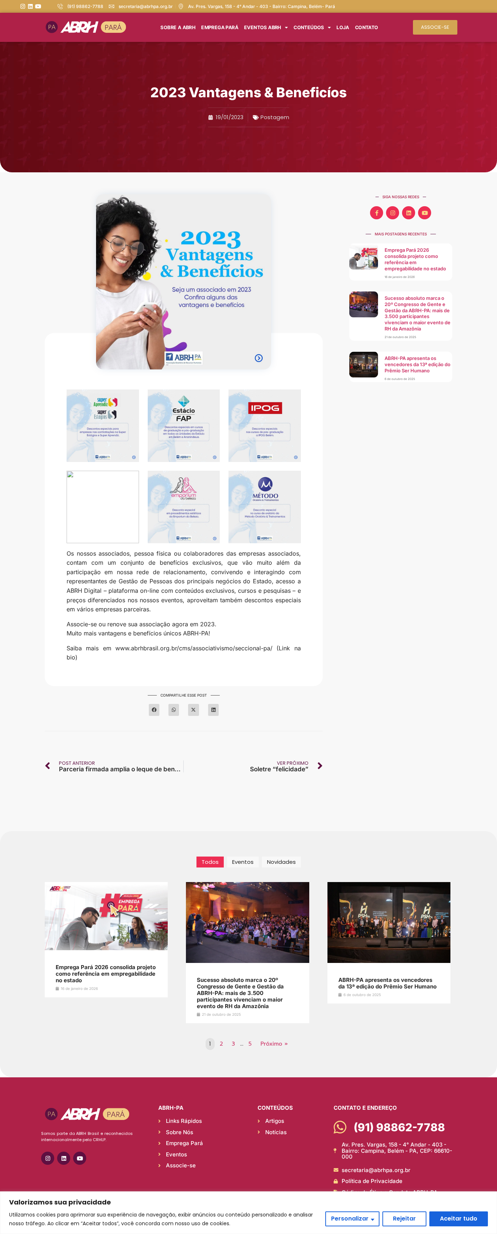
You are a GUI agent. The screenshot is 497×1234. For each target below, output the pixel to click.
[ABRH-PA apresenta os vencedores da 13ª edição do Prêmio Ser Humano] (388, 963)
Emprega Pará (219, 27)
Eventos (243, 862)
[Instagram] (22, 6)
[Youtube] (38, 6)
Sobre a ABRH (177, 27)
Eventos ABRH (262, 27)
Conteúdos (309, 27)
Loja (343, 27)
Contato (366, 27)
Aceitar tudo (458, 1218)
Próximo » (274, 1044)
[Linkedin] (30, 6)
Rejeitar (404, 1218)
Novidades (281, 862)
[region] (248, 1212)
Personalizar (350, 1218)
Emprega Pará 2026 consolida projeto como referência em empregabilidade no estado (415, 259)
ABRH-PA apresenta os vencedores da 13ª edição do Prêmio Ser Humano (417, 364)
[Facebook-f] (376, 212)
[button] (154, 710)
